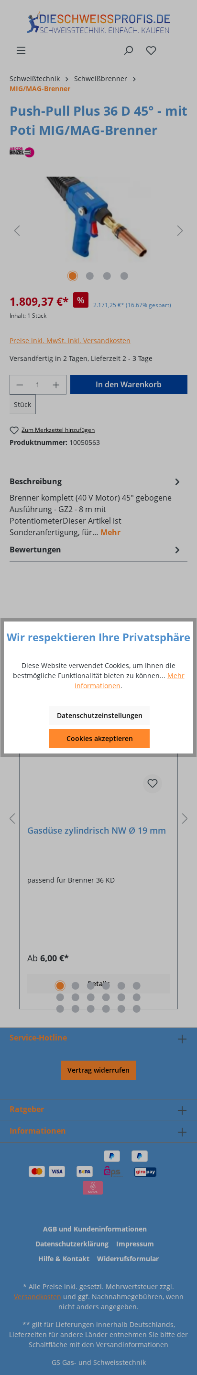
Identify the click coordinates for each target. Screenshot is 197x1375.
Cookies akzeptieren (99, 738)
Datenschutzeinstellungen (99, 715)
